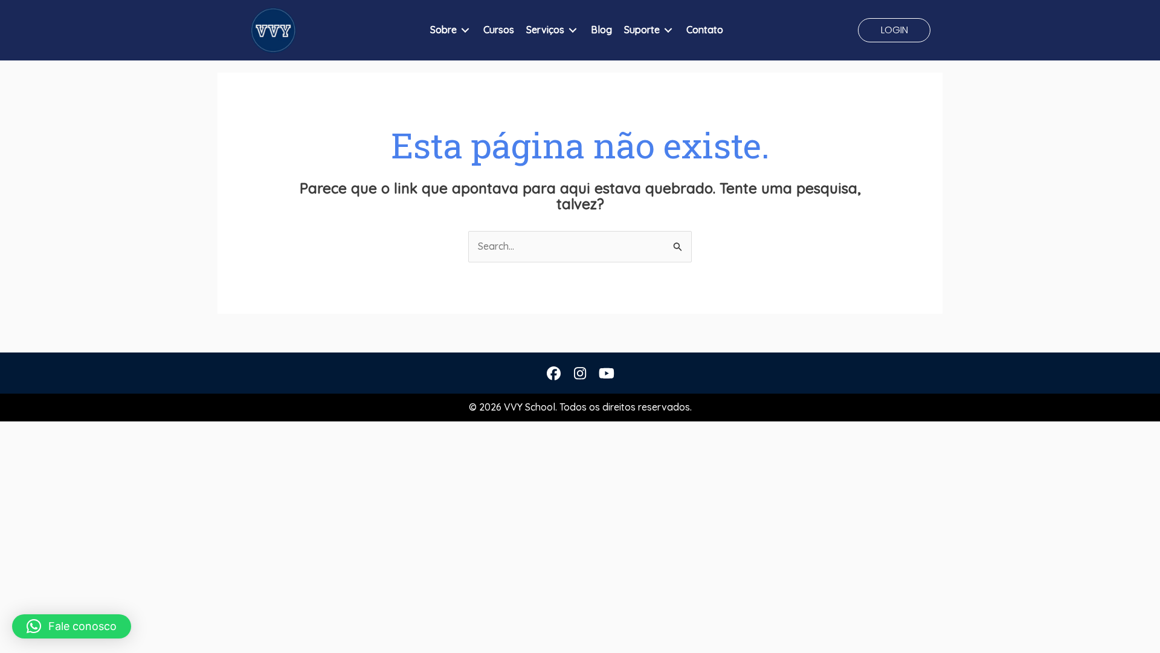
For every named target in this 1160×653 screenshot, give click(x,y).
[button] (894, 30)
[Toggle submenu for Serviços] (573, 30)
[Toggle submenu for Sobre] (465, 30)
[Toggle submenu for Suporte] (668, 30)
